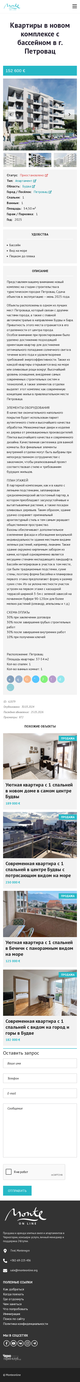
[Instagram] (27, 1343)
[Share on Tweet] (61, 679)
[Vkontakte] (20, 1343)
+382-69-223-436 (20, 1260)
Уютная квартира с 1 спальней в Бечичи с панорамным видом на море (39, 948)
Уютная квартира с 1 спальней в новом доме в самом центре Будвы (39, 791)
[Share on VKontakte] (19, 679)
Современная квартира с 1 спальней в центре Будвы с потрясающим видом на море (38, 869)
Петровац (41, 192)
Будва (27, 186)
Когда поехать (13, 1294)
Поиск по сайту (14, 1319)
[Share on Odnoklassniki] (27, 679)
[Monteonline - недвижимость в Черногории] (10, 6)
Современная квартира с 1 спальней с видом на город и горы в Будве (37, 1027)
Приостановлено (32, 175)
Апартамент (24, 181)
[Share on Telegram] (35, 679)
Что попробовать (15, 1309)
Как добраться (13, 1289)
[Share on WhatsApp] (44, 679)
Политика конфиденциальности (25, 1324)
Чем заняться (12, 1304)
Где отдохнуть (13, 1299)
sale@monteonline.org (24, 1270)
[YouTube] (13, 1343)
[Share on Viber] (52, 679)
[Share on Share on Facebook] (10, 679)
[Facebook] (6, 1343)
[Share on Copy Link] (10, 687)
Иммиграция (11, 1314)
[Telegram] (34, 1343)
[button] (69, 114)
